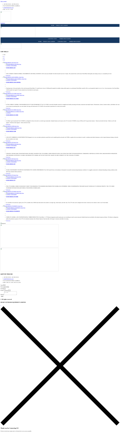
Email (2, 288)
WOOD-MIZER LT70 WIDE (12, 196)
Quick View (15, 62)
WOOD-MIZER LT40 (10, 164)
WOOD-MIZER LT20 (10, 147)
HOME (52, 25)
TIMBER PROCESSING (65, 38)
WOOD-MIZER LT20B (11, 131)
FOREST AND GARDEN (62, 25)
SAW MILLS (8, 65)
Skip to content (4, 1)
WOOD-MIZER (14, 65)
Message (2, 294)
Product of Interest (4, 290)
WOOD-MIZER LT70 (10, 180)
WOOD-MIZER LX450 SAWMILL (13, 82)
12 (3, 56)
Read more (8, 75)
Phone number (4, 286)
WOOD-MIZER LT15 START (12, 98)
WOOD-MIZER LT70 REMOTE (13, 211)
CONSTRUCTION (52, 38)
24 (3, 58)
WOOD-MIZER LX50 (10, 67)
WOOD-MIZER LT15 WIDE (12, 115)
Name (2, 285)
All (4, 59)
